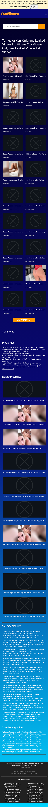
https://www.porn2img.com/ (35, 797)
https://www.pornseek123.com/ (35, 788)
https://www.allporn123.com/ (36, 792)
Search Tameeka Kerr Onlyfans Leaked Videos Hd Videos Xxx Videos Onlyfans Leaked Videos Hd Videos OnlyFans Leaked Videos (22, 746)
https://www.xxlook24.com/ (12, 801)
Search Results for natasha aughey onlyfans (18, 206)
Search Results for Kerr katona (13, 128)
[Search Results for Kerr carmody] (13, 254)
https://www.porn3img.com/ (35, 798)
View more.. (24, 320)
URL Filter (24, 766)
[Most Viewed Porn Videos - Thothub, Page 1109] (36, 280)
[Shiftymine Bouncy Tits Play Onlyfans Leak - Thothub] (36, 151)
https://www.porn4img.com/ (35, 800)
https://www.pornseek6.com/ (36, 789)
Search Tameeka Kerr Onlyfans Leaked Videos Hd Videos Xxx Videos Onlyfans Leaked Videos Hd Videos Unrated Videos (24, 733)
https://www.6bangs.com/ (12, 786)
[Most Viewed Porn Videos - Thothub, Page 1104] (36, 73)
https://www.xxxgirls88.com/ (36, 783)
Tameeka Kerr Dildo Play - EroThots (15, 102)
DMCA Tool (32, 766)
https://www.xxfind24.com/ (12, 800)
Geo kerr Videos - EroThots (35, 102)
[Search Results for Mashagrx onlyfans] (13, 228)
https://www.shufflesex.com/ (12, 792)
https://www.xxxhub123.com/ (12, 797)
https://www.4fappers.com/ (12, 783)
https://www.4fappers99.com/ (12, 785)
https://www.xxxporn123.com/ (12, 798)
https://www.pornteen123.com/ (35, 791)
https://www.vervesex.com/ (12, 794)
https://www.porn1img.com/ (35, 795)
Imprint (24, 764)
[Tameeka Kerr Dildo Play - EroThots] (13, 99)
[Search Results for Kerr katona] (13, 124)
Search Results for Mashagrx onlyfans (16, 232)
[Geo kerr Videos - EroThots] (36, 99)
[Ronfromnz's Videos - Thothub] (13, 176)
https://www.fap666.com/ (12, 789)
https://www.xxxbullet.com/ (12, 795)
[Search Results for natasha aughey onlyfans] (13, 202)
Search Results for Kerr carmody (14, 258)
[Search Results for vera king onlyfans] (36, 228)
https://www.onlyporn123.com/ (35, 794)
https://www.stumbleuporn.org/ (35, 801)
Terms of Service (33, 764)
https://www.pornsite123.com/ (12, 791)
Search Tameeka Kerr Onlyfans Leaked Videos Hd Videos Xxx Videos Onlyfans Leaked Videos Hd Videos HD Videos (22, 741)
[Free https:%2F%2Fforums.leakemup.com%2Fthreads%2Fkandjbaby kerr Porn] (13, 73)
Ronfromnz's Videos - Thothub (13, 180)
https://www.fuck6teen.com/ (35, 786)
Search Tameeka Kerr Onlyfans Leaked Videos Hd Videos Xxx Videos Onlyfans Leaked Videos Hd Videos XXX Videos (22, 737)
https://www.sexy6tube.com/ (36, 785)
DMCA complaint (8, 369)
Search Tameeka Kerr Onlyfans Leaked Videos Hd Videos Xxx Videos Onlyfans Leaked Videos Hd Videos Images (22, 751)
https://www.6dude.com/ (12, 788)
